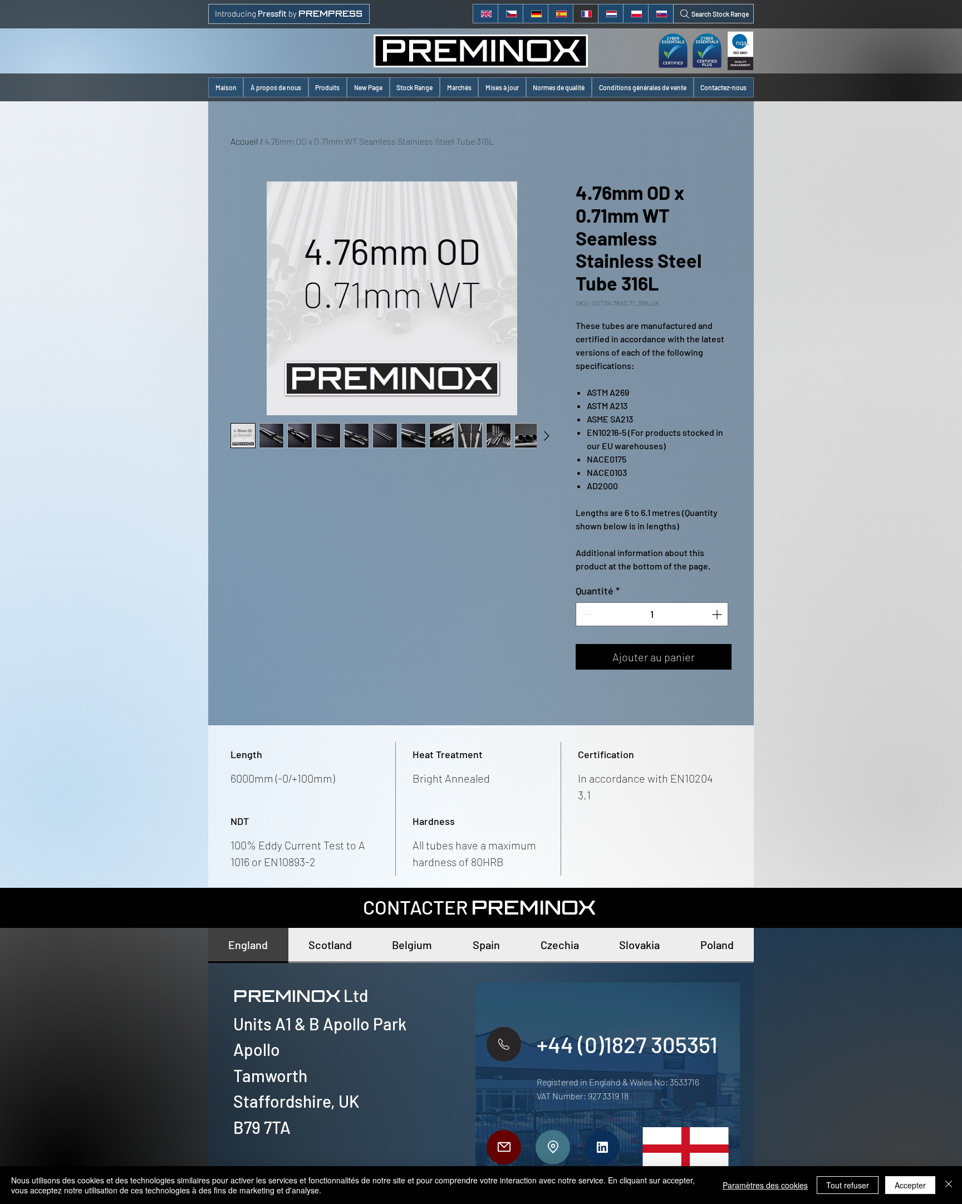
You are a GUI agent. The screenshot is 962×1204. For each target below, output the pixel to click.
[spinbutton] (652, 614)
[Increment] (718, 614)
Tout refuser (847, 1185)
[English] (485, 13)
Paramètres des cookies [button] (765, 1185)
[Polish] (635, 13)
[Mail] (504, 1147)
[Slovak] (660, 13)
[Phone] (504, 1044)
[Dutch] (610, 13)
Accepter (910, 1185)
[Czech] (510, 13)
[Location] (553, 1147)
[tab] (248, 945)
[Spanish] (560, 13)
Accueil (244, 141)
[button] (327, 87)
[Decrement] (586, 614)
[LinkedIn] (602, 1147)
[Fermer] (948, 1185)
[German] (535, 13)
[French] (585, 13)
